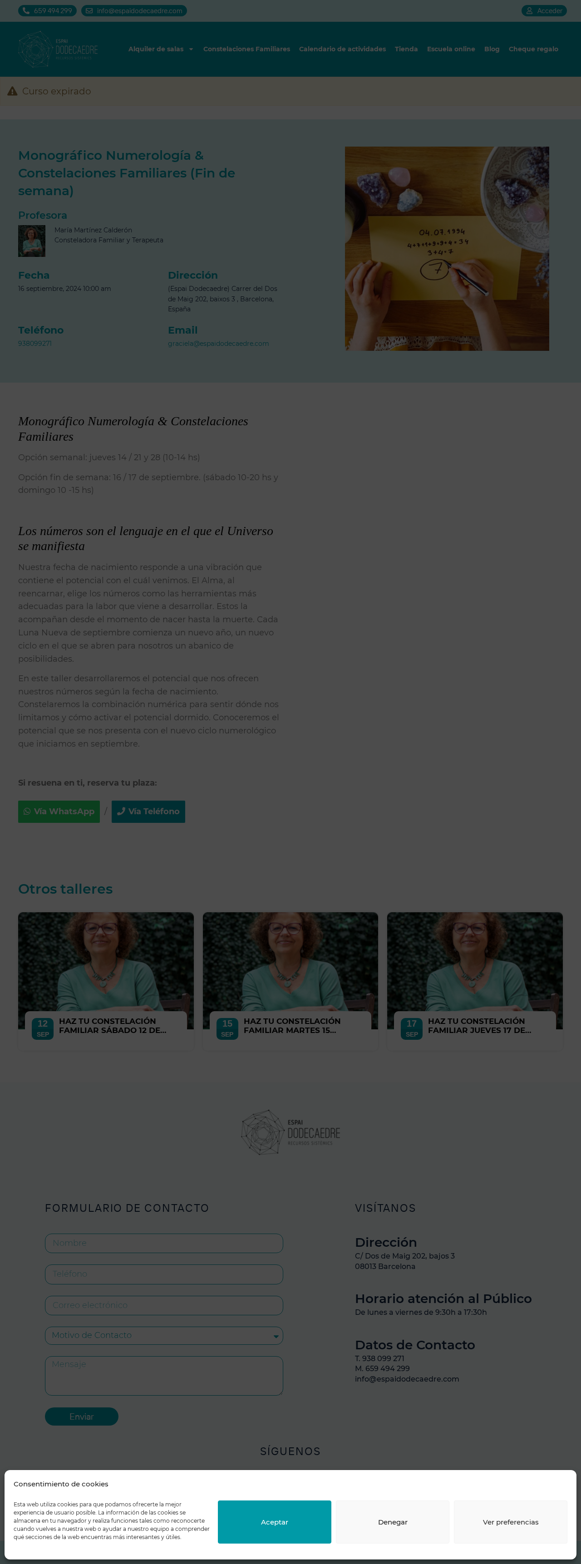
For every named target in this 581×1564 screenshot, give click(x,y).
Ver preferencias (511, 1522)
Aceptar (274, 1522)
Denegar (393, 1522)
